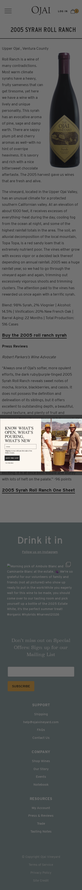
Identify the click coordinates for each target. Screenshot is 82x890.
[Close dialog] (80, 420)
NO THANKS (9, 463)
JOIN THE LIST (12, 458)
